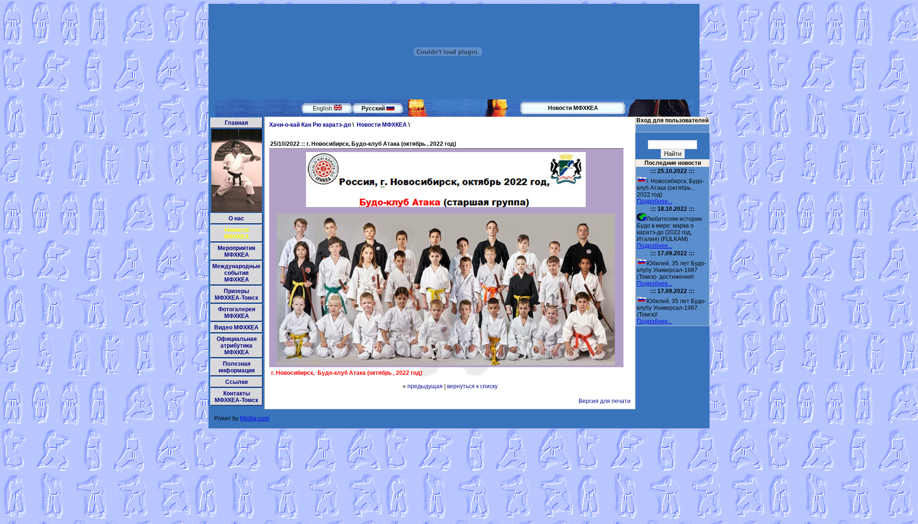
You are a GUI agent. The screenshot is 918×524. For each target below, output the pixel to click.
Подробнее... (654, 201)
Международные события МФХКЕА (236, 273)
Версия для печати (605, 401)
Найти (672, 153)
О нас (236, 218)
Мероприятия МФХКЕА (236, 251)
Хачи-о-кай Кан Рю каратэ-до (310, 124)
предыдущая (425, 386)
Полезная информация (237, 367)
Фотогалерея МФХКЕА (236, 312)
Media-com (254, 418)
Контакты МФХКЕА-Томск (236, 397)
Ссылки (236, 382)
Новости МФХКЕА (236, 233)
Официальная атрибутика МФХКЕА (237, 346)
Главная (236, 123)
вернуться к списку (472, 386)
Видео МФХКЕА (236, 327)
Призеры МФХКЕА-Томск (236, 294)
